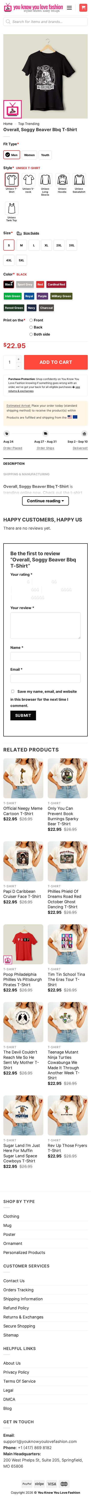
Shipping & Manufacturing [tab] (26, 474)
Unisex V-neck (28, 190)
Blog (7, 1408)
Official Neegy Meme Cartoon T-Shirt (22, 811)
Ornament (12, 1243)
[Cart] (83, 8)
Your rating (21, 574)
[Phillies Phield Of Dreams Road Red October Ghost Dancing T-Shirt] (68, 861)
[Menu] (69, 7)
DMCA (9, 1399)
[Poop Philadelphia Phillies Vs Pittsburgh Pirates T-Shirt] (23, 944)
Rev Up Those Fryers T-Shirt (67, 1148)
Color (9, 274)
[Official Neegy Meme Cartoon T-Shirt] (23, 778)
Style (8, 168)
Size (8, 233)
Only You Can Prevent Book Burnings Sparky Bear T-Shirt (63, 816)
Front (38, 320)
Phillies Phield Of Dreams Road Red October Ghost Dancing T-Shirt (64, 899)
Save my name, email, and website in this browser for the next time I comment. (43, 698)
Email (16, 669)
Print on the (14, 320)
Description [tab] (14, 463)
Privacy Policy (16, 1372)
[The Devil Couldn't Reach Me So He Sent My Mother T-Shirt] (23, 1022)
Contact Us (14, 1280)
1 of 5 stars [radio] (17, 582)
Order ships (45, 448)
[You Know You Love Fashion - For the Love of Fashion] (33, 7)
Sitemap (11, 1335)
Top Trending (28, 124)
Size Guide (31, 233)
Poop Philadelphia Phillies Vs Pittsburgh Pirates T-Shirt (22, 979)
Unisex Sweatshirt (79, 190)
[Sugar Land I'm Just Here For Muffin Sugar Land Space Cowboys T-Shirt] (23, 1115)
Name (16, 647)
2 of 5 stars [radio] (41, 582)
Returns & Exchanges (23, 1317)
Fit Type (11, 144)
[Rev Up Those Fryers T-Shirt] (68, 1115)
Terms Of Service (19, 1381)
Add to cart (56, 362)
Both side (42, 334)
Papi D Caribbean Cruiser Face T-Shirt (22, 894)
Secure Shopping (19, 1326)
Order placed (12, 448)
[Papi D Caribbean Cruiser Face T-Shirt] (23, 861)
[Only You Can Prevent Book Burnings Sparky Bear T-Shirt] (68, 778)
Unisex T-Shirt (11, 190)
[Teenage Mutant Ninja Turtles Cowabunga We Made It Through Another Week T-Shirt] (68, 1022)
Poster (9, 1234)
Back (38, 327)
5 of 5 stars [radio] (21, 598)
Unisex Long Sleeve (45, 191)
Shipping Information (23, 1299)
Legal (8, 1390)
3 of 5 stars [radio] (21, 590)
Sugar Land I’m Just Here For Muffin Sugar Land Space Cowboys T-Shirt (21, 1153)
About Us (12, 1363)
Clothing (11, 1216)
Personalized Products (24, 1252)
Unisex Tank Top (11, 219)
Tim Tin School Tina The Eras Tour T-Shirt (66, 979)
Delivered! (80, 448)
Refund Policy (16, 1308)
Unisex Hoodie (62, 190)
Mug (7, 1225)
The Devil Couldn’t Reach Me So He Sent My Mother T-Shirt (21, 1060)
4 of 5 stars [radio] (51, 590)
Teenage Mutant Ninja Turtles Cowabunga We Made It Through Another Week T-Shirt (64, 1065)
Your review (22, 608)
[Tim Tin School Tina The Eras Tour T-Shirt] (68, 944)
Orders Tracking (18, 1290)
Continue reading (43, 500)
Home (8, 124)
